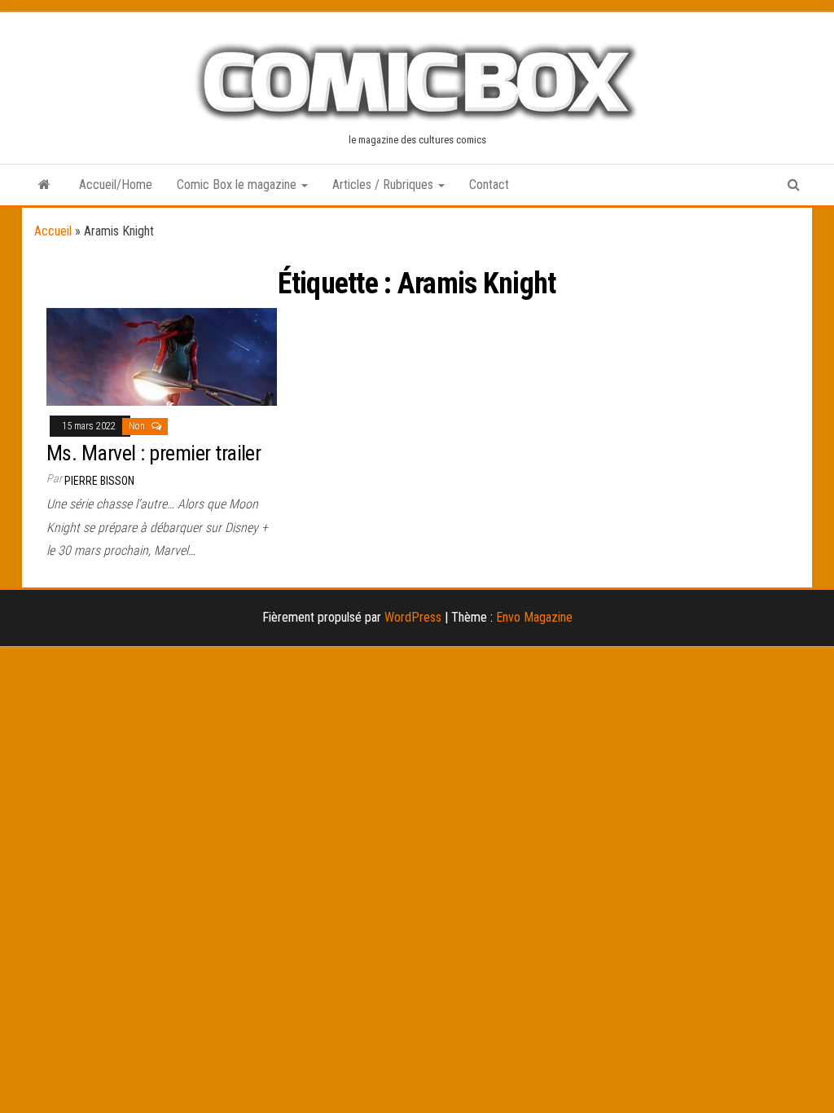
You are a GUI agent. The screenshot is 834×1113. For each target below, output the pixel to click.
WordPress (412, 617)
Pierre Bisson (99, 480)
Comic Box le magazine (238, 184)
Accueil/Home (115, 184)
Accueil (53, 231)
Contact (489, 184)
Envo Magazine (534, 617)
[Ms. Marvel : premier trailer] (161, 355)
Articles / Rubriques (384, 184)
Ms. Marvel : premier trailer (153, 453)
